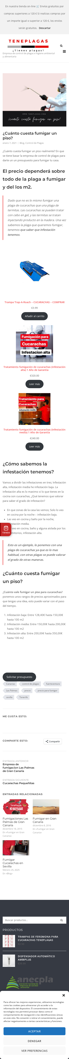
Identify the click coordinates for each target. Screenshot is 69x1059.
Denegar (34, 1041)
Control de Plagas (34, 143)
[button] (63, 995)
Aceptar (34, 1031)
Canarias (10, 683)
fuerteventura (53, 683)
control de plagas (30, 683)
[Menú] (64, 51)
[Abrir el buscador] (61, 46)
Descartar (45, 28)
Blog (22, 143)
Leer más (34, 384)
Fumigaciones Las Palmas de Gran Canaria (15, 822)
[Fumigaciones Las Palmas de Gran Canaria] (16, 806)
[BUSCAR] (61, 920)
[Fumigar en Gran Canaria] (46, 806)
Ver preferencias (34, 1050)
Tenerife (23, 697)
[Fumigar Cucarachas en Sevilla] (16, 847)
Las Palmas (11, 690)
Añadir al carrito (34, 316)
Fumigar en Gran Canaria (44, 820)
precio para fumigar (47, 690)
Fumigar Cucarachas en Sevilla (13, 863)
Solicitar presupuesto (19, 677)
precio (27, 690)
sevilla (9, 697)
